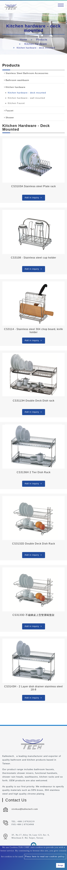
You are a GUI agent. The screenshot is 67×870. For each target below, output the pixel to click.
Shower (10, 117)
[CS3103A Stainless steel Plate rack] (33, 160)
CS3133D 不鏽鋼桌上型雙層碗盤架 (33, 615)
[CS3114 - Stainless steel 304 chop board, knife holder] (33, 303)
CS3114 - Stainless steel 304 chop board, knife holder (33, 331)
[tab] (33, 73)
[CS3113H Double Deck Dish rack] (33, 375)
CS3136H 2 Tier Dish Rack (33, 472)
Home (23, 39)
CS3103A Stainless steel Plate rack (33, 186)
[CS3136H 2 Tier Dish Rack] (33, 446)
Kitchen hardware (35, 44)
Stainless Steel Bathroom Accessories (27, 73)
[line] (33, 845)
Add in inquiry (32, 197)
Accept (60, 865)
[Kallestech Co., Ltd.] (10, 7)
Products (41, 39)
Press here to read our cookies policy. (45, 856)
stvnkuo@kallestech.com (25, 809)
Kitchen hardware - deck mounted (27, 92)
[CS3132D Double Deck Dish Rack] (33, 518)
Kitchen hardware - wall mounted (26, 98)
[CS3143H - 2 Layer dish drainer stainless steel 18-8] (33, 661)
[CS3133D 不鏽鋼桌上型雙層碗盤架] (33, 589)
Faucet (9, 110)
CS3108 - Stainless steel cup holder (33, 257)
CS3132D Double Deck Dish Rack (33, 543)
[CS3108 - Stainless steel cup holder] (33, 232)
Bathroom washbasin (17, 80)
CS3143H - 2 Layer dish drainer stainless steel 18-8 (33, 688)
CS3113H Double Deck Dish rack (33, 400)
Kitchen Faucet (16, 103)
